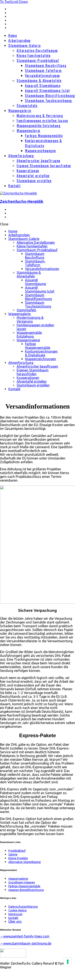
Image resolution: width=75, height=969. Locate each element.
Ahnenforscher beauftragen (38, 160)
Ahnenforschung (21, 155)
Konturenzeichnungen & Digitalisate (43, 143)
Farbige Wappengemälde (44, 135)
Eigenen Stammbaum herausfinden (44, 165)
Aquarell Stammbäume (42, 85)
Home (12, 35)
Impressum (15, 914)
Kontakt (14, 185)
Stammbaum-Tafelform (43, 70)
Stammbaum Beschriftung (45, 65)
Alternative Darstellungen (37, 50)
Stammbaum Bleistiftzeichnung (50, 95)
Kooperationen (28, 170)
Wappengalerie (19, 110)
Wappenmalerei (28, 130)
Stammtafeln (27, 105)
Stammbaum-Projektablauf (38, 60)
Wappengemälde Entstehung (38, 125)
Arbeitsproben (19, 40)
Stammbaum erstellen (34, 180)
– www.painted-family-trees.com (24, 936)
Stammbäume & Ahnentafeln (39, 80)
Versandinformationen (42, 75)
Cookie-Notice (17, 910)
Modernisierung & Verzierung (40, 115)
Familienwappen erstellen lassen (42, 120)
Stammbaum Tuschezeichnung (48, 100)
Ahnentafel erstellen (33, 175)
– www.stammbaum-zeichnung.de (25, 943)
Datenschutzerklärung (23, 906)
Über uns (15, 921)
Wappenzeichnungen (40, 150)
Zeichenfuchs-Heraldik (21, 201)
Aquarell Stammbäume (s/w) (47, 90)
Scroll (19, 2)
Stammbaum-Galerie (24, 45)
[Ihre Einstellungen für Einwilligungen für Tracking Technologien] (68, 962)
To (5, 2)
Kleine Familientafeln (34, 55)
